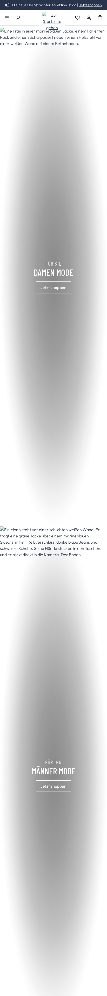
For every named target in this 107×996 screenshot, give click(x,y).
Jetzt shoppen (90, 5)
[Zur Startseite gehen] (52, 21)
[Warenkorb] (100, 17)
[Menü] (6, 17)
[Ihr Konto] (88, 17)
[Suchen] (17, 17)
